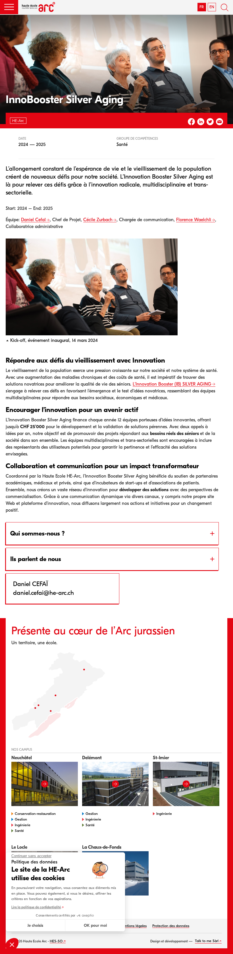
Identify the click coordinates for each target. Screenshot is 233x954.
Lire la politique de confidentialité (36, 907)
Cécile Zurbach (98, 219)
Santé (19, 831)
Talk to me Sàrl (207, 941)
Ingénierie (22, 825)
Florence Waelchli (193, 219)
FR (201, 7)
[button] (9, 7)
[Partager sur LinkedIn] (200, 121)
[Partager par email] (219, 121)
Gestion (21, 819)
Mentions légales (133, 926)
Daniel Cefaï (33, 219)
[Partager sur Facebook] (191, 121)
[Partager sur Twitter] (210, 121)
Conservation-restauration (35, 813)
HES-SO (56, 941)
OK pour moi (95, 925)
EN (211, 7)
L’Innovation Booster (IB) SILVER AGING (172, 384)
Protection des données (170, 926)
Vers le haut (221, 942)
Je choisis (35, 925)
